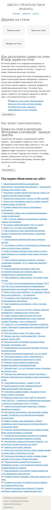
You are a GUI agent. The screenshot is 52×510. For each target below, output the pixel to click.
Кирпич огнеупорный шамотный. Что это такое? (25, 353)
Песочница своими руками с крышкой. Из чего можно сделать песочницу (23, 393)
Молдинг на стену (13, 43)
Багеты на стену (38, 30)
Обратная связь (8, 507)
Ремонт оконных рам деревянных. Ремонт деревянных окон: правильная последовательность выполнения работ (24, 423)
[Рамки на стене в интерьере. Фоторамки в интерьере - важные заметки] (26, 166)
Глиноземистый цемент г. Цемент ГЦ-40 (22, 382)
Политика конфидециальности (13, 504)
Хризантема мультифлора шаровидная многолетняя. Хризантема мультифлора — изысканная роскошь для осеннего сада (26, 186)
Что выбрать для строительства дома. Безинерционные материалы (19, 299)
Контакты (6, 501)
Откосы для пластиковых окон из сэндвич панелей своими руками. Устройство (24, 203)
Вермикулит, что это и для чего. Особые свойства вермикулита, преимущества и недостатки (25, 311)
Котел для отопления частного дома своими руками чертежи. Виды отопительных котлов (26, 451)
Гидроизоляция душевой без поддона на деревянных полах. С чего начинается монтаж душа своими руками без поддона (24, 464)
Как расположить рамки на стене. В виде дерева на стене (25, 58)
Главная (16, 13)
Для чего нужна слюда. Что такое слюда (22, 333)
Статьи (35, 13)
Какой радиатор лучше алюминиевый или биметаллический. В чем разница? (21, 387)
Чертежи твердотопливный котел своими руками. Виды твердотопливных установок (25, 431)
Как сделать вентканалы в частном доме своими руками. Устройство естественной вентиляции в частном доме (24, 415)
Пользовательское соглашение (19, 501)
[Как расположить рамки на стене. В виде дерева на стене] (26, 105)
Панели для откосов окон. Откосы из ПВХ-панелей (25, 198)
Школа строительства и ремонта (26, 7)
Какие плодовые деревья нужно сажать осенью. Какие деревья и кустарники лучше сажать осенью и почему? (24, 254)
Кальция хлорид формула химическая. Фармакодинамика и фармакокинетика (20, 364)
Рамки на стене (13, 30)
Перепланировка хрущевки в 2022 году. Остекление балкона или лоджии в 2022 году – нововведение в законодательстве (22, 271)
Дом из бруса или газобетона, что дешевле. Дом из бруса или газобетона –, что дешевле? (25, 293)
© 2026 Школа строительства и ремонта (15, 498)
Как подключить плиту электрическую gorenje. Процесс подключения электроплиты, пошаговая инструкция (23, 233)
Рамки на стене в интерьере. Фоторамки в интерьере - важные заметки (25, 131)
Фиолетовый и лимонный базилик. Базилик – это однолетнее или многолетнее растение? (24, 443)
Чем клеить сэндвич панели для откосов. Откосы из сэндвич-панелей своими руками (25, 194)
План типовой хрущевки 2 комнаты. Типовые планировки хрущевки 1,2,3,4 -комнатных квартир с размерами (24, 262)
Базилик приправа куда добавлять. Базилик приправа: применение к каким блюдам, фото (22, 490)
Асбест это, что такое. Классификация (20, 227)
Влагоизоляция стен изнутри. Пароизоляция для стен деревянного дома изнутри (24, 472)
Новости (26, 13)
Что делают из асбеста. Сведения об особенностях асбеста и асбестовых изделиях (25, 247)
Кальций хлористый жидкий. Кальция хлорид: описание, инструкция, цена (23, 343)
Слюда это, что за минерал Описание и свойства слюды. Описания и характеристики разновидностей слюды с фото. (24, 327)
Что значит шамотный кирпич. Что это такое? (23, 224)
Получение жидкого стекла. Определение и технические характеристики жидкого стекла (22, 358)
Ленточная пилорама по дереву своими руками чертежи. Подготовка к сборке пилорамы (24, 457)
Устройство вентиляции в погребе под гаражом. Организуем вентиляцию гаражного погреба (24, 437)
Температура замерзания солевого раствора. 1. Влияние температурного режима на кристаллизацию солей (25, 377)
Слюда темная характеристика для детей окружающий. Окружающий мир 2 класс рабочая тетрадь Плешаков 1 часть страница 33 (23, 318)
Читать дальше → (9, 114)
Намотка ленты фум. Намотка (17, 447)
